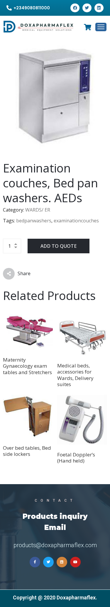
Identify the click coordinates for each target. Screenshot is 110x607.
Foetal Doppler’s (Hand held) (76, 457)
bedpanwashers (33, 220)
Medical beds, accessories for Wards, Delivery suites (75, 375)
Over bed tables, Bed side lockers (27, 450)
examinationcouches (76, 220)
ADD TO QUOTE (58, 246)
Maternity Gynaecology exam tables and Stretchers (27, 366)
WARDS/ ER (37, 210)
